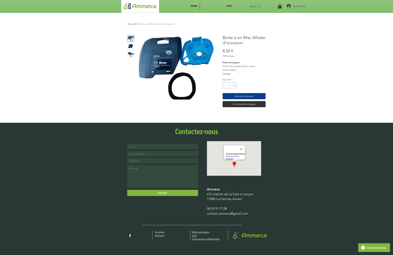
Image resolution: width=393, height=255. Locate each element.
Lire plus (227, 73)
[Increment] (234, 85)
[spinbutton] (229, 85)
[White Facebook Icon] (130, 235)
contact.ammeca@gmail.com (227, 213)
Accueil (131, 23)
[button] (280, 6)
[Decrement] (225, 85)
